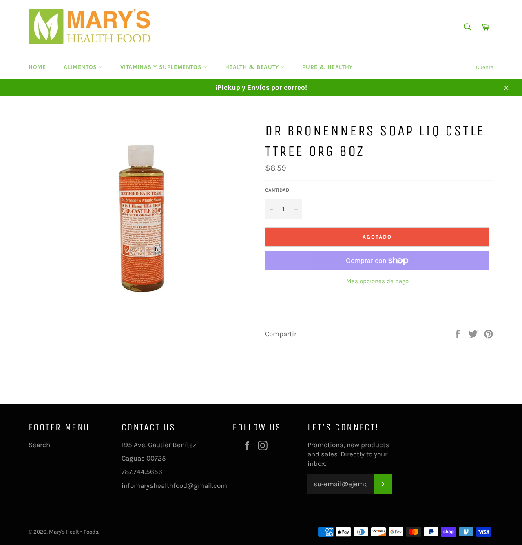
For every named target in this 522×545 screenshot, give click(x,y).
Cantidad (277, 190)
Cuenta (484, 67)
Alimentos (81, 67)
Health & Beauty (253, 67)
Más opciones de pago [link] (377, 281)
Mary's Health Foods (73, 532)
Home (37, 67)
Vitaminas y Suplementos (161, 67)
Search (39, 445)
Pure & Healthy (327, 67)
